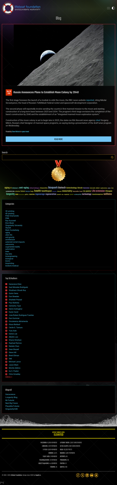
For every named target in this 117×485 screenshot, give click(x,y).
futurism (27, 191)
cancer (98, 188)
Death (112, 188)
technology (86, 194)
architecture (10, 240)
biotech (62, 187)
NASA (16, 194)
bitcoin (80, 188)
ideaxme (59, 191)
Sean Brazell (14, 349)
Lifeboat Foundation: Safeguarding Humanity (53, 8)
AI (11, 188)
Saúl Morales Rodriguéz (18, 287)
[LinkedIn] (87, 475)
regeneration (50, 194)
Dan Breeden (14, 296)
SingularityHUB (11, 409)
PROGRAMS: (63, 460)
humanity (54, 191)
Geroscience (10, 394)
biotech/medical (12, 266)
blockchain (86, 188)
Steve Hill (12, 352)
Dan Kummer (14, 318)
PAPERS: (62, 463)
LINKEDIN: (45, 446)
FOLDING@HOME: (44, 460)
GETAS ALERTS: (64, 446)
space (72, 194)
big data (8, 254)
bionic (7, 261)
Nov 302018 (9, 92)
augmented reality (12, 247)
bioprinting (9, 263)
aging (7, 187)
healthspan (46, 191)
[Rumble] (96, 475)
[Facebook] (78, 475)
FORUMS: (52, 467)
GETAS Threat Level (58, 434)
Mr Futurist (9, 400)
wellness (108, 194)
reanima (32, 194)
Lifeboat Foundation (16, 475)
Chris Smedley (14, 374)
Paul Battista (14, 303)
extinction (17, 191)
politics (26, 194)
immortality (67, 191)
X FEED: (45, 449)
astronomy (9, 244)
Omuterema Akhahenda (18, 321)
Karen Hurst (13, 312)
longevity (10, 194)
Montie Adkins (14, 368)
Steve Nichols (16, 131)
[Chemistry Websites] (58, 171)
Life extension (98, 191)
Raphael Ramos (15, 343)
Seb (10, 359)
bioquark (53, 187)
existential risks (10, 191)
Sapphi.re (38, 475)
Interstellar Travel (77, 191)
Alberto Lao (13, 337)
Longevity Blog (11, 397)
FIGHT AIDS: (46, 456)
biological (9, 259)
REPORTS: (63, 456)
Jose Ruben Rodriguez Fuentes (21, 315)
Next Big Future (11, 403)
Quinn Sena (13, 293)
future (23, 191)
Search (112, 157)
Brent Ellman (14, 355)
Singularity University (13, 225)
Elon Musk (9, 223)
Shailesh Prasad (15, 300)
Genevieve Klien (15, 284)
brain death (92, 188)
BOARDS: (62, 453)
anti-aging (24, 187)
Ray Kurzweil (10, 221)
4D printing (9, 213)
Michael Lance (15, 362)
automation (10, 249)
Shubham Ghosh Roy (17, 290)
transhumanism (97, 194)
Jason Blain (13, 365)
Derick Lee (13, 334)
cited (98, 120)
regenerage (40, 194)
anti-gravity (9, 237)
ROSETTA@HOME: (44, 463)
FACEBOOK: (43, 442)
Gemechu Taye (15, 306)
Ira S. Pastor (14, 371)
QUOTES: (62, 467)
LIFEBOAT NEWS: (65, 442)
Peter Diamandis (12, 216)
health (37, 191)
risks (62, 194)
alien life (8, 235)
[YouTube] (92, 475)
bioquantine (44, 188)
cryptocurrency (103, 188)
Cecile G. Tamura (16, 327)
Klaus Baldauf (14, 324)
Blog (58, 18)
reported (90, 100)
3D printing (9, 211)
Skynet (8, 228)
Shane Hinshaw (15, 340)
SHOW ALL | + (8, 377)
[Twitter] (82, 475)
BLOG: (61, 449)
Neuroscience (21, 194)
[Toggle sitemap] (108, 8)
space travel (25, 131)
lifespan (108, 191)
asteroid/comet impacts (15, 242)
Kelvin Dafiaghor (15, 309)
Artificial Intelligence (34, 188)
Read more (58, 139)
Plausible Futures (12, 406)
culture (109, 188)
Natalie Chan (14, 346)
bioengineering (11, 256)
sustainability (77, 194)
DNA (7, 218)
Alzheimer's (15, 188)
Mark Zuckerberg (12, 230)
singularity (66, 194)
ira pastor (87, 191)
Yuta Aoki (13, 331)
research (59, 194)
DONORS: (51, 453)
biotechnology (71, 188)
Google (32, 191)
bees (7, 251)
